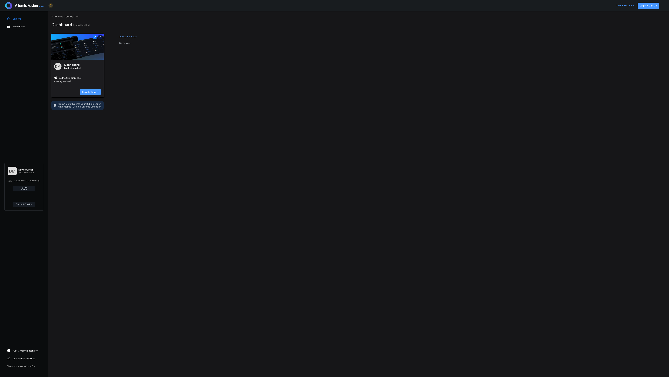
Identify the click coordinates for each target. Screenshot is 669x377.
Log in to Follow (24, 188)
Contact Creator (24, 204)
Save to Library (90, 92)
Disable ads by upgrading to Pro (64, 16)
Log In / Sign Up (648, 5)
